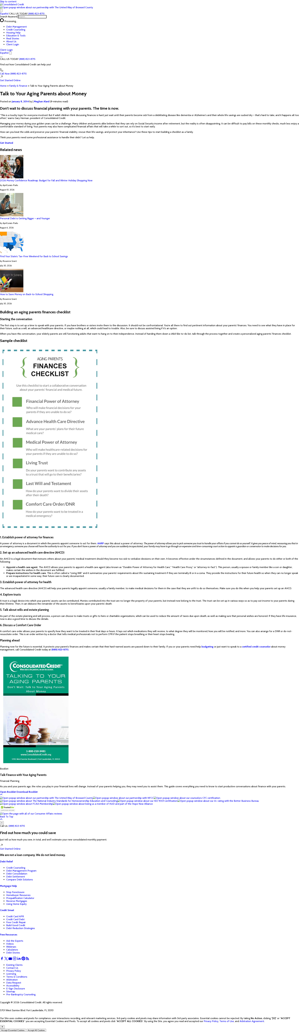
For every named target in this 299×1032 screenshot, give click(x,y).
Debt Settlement (15, 876)
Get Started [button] (6, 142)
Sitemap (10, 991)
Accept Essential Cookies (13, 1030)
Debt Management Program (21, 870)
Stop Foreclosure (15, 892)
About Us (11, 41)
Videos (10, 943)
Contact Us (12, 967)
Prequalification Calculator (20, 898)
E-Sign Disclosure (15, 988)
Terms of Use (226, 1021)
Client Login (12, 44)
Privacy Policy (13, 970)
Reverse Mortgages (16, 901)
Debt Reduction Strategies (20, 928)
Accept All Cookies (36, 1030)
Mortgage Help (8, 885)
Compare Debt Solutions (19, 879)
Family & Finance (18, 85)
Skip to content (8, 1)
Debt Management (16, 26)
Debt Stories (13, 952)
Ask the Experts (14, 940)
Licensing (11, 973)
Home (3, 85)
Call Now (13, 73)
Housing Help (13, 32)
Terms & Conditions (16, 976)
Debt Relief (6, 861)
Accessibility (12, 985)
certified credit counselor (256, 646)
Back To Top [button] (6, 816)
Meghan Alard (41, 101)
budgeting (208, 646)
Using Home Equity (16, 903)
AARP (100, 543)
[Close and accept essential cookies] (2, 1027)
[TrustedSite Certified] (7, 808)
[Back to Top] (1, 794)
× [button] (1, 823)
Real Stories (12, 38)
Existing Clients (14, 964)
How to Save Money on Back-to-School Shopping (26, 294)
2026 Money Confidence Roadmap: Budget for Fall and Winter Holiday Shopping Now (46, 180)
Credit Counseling (15, 29)
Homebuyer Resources (18, 895)
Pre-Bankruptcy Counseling (21, 994)
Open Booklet (8, 791)
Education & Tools (16, 35)
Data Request (13, 982)
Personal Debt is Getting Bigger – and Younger (25, 218)
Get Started (10, 80)
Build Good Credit (15, 925)
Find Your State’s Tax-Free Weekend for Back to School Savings (34, 256)
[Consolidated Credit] (12, 4)
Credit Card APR (15, 916)
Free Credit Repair (16, 922)
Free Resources (8, 934)
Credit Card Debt (15, 919)
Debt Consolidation (16, 873)
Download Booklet (27, 791)
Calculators (12, 949)
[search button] (1, 10)
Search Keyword (8, 16)
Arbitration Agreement (252, 1021)
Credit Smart (7, 910)
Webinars (11, 946)
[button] (46, 7)
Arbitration (12, 979)
